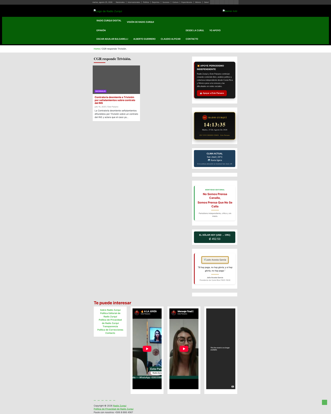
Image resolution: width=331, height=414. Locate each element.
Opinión (101, 30)
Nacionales (120, 2)
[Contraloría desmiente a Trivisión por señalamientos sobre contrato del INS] (116, 79)
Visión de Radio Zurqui (140, 22)
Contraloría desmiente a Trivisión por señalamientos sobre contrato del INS (115, 100)
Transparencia (110, 326)
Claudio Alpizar (170, 39)
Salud (206, 2)
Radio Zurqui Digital (109, 20)
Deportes (155, 2)
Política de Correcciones (110, 329)
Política (146, 2)
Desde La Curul (195, 30)
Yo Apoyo (215, 30)
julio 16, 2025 (100, 107)
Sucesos (166, 2)
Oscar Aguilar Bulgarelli (112, 39)
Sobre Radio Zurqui (110, 310)
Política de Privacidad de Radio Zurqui (113, 409)
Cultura (175, 2)
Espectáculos (186, 2)
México (198, 2)
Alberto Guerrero (144, 39)
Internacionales (134, 2)
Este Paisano (113, 107)
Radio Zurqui (119, 405)
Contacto (192, 39)
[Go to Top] (324, 402)
